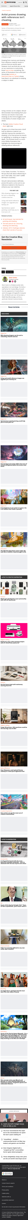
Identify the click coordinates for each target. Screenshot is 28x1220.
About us (4, 1180)
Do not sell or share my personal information (13, 1207)
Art (3, 272)
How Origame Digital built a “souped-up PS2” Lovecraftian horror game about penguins (13, 1150)
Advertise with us (6, 1196)
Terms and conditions (7, 1186)
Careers (4, 1203)
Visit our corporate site (14, 1168)
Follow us (15, 34)
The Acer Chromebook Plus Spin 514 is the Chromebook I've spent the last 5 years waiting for (14, 1132)
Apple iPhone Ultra (15, 6)
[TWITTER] (10, 281)
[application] (14, 157)
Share (5, 34)
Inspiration (5, 24)
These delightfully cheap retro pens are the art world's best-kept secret (15, 1157)
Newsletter (23, 34)
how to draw (9, 70)
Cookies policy (5, 1193)
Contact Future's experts (8, 1183)
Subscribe (20, 2)
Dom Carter (14, 23)
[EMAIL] (15, 281)
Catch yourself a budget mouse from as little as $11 (13, 1125)
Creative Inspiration (6, 10)
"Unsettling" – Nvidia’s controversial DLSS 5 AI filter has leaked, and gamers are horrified (14, 1141)
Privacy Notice (22, 253)
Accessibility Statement (8, 1200)
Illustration (9, 272)
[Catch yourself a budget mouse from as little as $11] (14, 1120)
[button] (26, 2)
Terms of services (20, 252)
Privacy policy (5, 1190)
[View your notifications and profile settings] (14, 2)
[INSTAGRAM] (13, 281)
